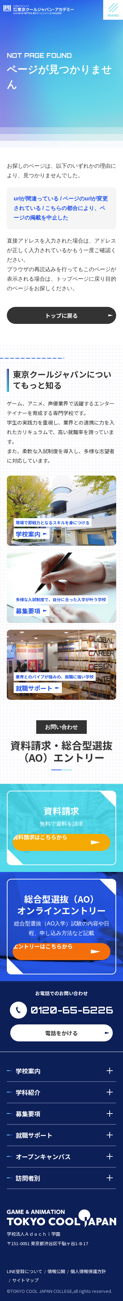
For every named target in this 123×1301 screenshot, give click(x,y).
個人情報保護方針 (88, 1271)
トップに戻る (61, 315)
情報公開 (56, 1271)
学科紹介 (28, 1092)
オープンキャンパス (43, 1156)
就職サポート (34, 1135)
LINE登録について (24, 1271)
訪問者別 (28, 1177)
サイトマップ (25, 1280)
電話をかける (61, 1033)
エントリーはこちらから (43, 946)
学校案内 (28, 1070)
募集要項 (28, 1113)
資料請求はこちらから (40, 837)
